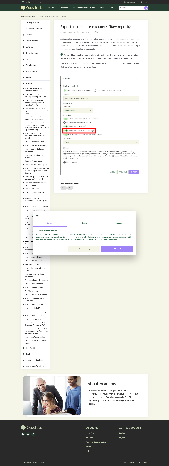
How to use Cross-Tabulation (36, 207)
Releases (64, 8)
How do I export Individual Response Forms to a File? (35, 324)
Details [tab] (84, 223)
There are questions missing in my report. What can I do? (36, 178)
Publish (29, 77)
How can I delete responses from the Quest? (35, 184)
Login (145, 2)
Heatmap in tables (32, 264)
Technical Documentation (83, 8)
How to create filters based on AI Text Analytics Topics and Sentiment (37, 170)
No (70, 188)
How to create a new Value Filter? (35, 193)
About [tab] (119, 223)
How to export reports (33, 315)
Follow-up (30, 348)
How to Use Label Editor (34, 308)
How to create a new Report (36, 165)
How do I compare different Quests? (35, 269)
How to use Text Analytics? (35, 145)
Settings (29, 47)
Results (34, 17)
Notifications (31, 71)
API (111, 8)
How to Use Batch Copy (34, 304)
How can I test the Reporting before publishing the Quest (36, 95)
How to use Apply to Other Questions (35, 299)
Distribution (31, 65)
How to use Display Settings (36, 295)
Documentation (26, 17)
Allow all (117, 249)
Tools (28, 354)
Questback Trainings (35, 366)
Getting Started (32, 22)
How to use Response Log (35, 337)
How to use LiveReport (34, 257)
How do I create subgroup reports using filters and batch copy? (36, 111)
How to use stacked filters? (35, 142)
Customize (83, 249)
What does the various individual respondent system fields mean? (36, 200)
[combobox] (131, 7)
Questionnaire (32, 53)
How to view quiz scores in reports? (35, 342)
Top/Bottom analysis (33, 291)
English (28, 2)
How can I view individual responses (34, 275)
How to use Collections (34, 284)
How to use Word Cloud (34, 261)
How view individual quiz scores (34, 156)
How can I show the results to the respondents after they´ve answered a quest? (36, 331)
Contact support (129, 2)
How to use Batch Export (34, 319)
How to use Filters (32, 189)
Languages (30, 59)
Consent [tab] (50, 223)
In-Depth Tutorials (34, 28)
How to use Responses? (34, 287)
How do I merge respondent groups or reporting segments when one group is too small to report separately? (37, 126)
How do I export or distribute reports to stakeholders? (36, 118)
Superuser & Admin (34, 360)
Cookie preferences (130, 462)
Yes (63, 188)
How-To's (51, 8)
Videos (102, 8)
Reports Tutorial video (33, 161)
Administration (32, 41)
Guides (29, 35)
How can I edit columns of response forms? (35, 89)
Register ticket (124, 437)
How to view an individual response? (34, 150)
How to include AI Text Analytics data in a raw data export (35, 135)
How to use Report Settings (36, 312)
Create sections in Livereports (36, 280)
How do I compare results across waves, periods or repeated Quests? (35, 102)
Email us (122, 433)
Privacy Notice (143, 462)
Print (96, 32)
